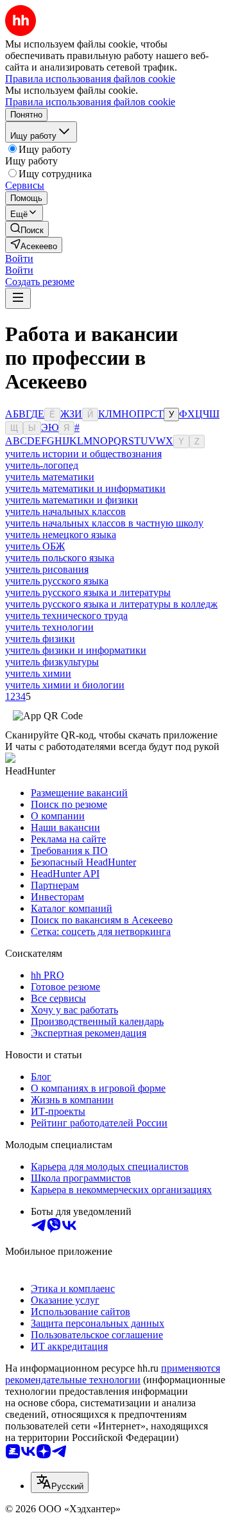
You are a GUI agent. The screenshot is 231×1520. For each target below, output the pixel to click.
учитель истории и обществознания (83, 453)
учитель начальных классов (65, 511)
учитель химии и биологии (64, 684)
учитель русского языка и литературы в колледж (111, 603)
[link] (27, 229)
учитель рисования (47, 569)
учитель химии (38, 673)
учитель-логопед (41, 465)
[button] (19, 258)
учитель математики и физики (71, 499)
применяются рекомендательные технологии (112, 1374)
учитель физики (40, 638)
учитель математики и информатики (85, 488)
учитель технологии (49, 627)
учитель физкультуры (52, 661)
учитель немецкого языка (60, 534)
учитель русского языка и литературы (88, 592)
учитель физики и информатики (75, 650)
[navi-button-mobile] (18, 298)
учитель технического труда (66, 615)
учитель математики (49, 476)
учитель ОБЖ (35, 546)
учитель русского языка (56, 580)
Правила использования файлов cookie (90, 101)
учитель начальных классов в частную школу (104, 523)
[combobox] (60, 1482)
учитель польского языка (59, 557)
